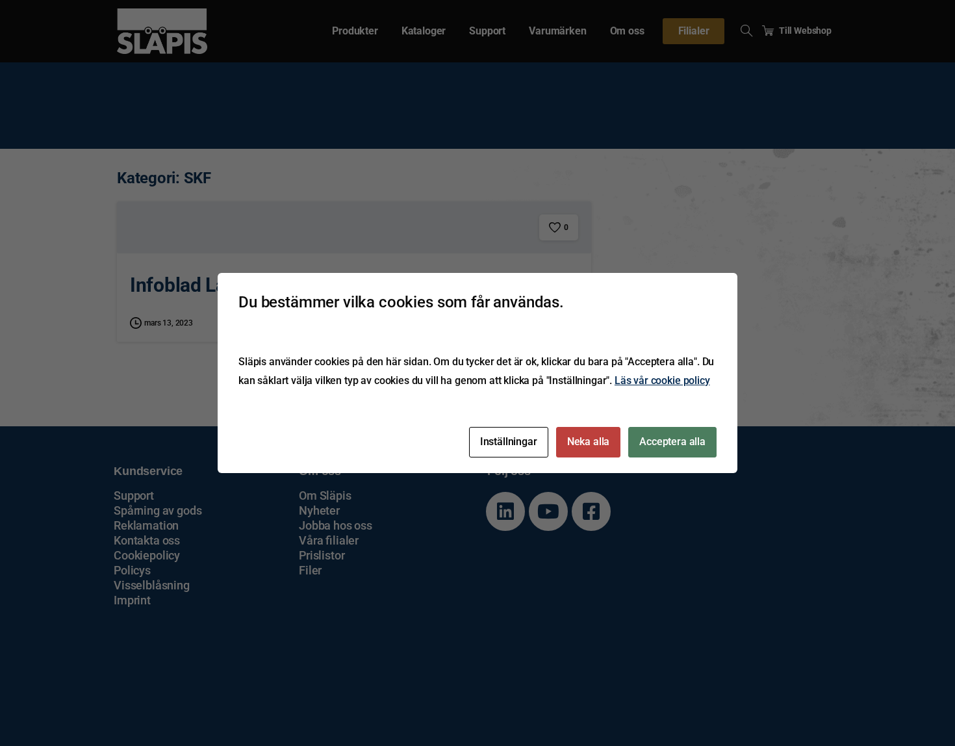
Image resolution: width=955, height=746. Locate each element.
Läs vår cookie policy (662, 380)
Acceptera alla (672, 441)
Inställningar (508, 441)
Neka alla (588, 441)
